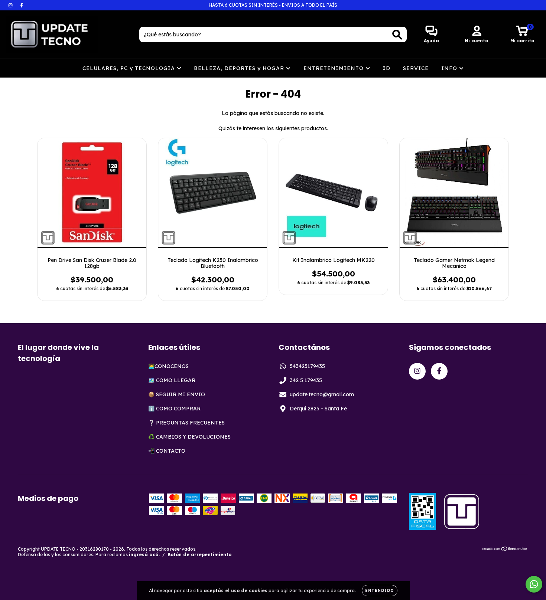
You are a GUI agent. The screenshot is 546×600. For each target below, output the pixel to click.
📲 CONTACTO (166, 450)
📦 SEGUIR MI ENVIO (176, 394)
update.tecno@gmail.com (322, 394)
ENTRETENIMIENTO (334, 68)
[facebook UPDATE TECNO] (21, 5)
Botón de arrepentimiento (199, 554)
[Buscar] (397, 34)
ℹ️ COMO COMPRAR (174, 408)
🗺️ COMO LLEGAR (171, 380)
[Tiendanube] (505, 549)
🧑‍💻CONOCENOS (168, 366)
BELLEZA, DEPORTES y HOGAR (240, 68)
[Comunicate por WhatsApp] (534, 584)
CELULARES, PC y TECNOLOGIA (129, 68)
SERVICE (416, 68)
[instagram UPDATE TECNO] (11, 5)
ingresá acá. (144, 554)
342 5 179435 (306, 380)
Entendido (379, 590)
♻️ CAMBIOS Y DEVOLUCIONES (189, 436)
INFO (450, 68)
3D (386, 68)
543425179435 (307, 366)
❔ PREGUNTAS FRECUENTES (186, 422)
